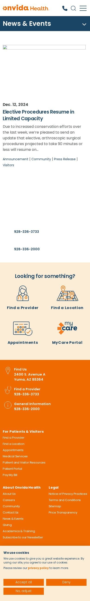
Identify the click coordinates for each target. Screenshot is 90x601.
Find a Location (67, 307)
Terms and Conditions (65, 500)
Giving (7, 525)
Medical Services (15, 456)
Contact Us (10, 512)
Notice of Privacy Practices (68, 494)
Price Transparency (63, 512)
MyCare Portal (67, 342)
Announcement (15, 159)
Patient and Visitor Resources (24, 462)
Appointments (23, 342)
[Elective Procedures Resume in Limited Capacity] (44, 69)
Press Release (65, 159)
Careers (9, 500)
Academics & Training (19, 531)
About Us (9, 494)
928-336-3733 (26, 231)
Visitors (8, 165)
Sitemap (55, 506)
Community (41, 159)
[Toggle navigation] (83, 24)
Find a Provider (23, 307)
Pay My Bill (10, 475)
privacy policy (38, 568)
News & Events (27, 23)
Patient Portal (12, 469)
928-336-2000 (27, 249)
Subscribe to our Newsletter (23, 537)
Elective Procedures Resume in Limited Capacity (38, 115)
